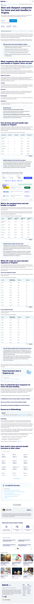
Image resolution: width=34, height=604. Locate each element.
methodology (19, 441)
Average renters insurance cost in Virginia (10, 496)
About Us (24, 585)
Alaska (3, 454)
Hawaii (24, 473)
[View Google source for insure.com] (17, 504)
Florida (3, 473)
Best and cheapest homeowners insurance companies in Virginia (14, 491)
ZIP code (8, 52)
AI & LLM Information (24, 595)
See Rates (26, 187)
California (14, 460)
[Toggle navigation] (32, 1)
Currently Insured (9, 180)
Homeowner (14, 180)
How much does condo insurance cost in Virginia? (12, 494)
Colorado (24, 460)
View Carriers (13, 20)
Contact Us (24, 590)
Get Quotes (26, 191)
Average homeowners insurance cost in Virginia (11, 490)
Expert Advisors (25, 588)
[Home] (1, 4)
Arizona (3, 460)
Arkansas (25, 454)
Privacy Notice (29, 585)
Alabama (14, 454)
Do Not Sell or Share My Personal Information (29, 592)
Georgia (14, 473)
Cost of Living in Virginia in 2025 (9, 493)
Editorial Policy (25, 589)
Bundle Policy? (20, 180)
